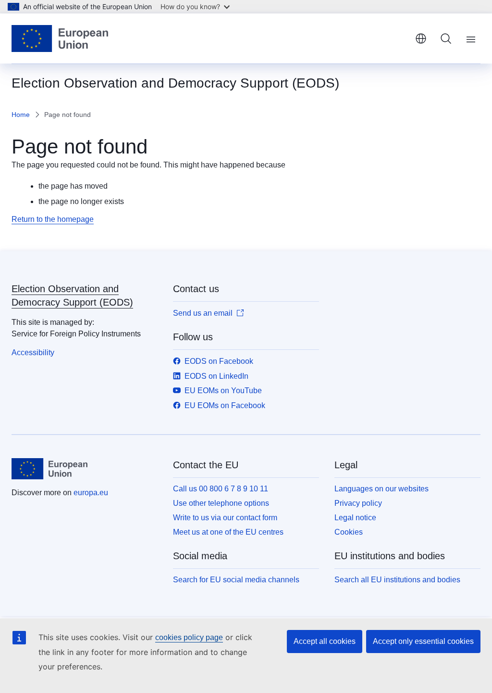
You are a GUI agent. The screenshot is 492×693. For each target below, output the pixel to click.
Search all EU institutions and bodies (397, 580)
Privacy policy (358, 503)
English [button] (420, 38)
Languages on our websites (381, 489)
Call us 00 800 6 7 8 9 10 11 (220, 489)
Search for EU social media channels (236, 580)
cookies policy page (189, 637)
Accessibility (33, 352)
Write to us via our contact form (225, 517)
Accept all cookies (325, 641)
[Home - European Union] (60, 38)
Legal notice (355, 517)
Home (21, 114)
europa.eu (91, 492)
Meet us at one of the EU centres (228, 532)
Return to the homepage (53, 219)
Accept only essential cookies (423, 641)
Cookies (348, 532)
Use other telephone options (221, 503)
